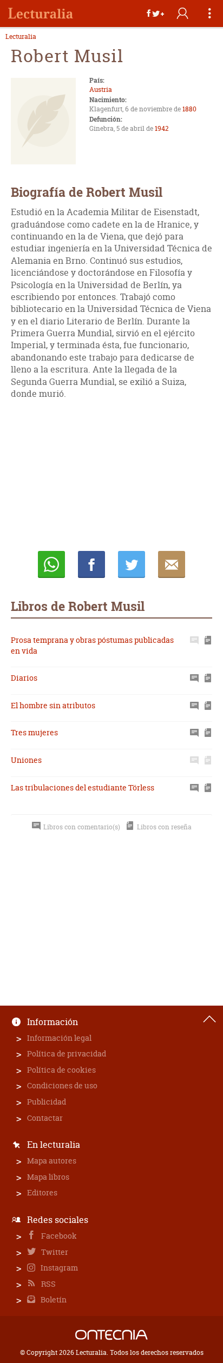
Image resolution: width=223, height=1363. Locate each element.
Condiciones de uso (62, 1085)
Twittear (131, 564)
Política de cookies (61, 1070)
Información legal (59, 1038)
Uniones (26, 760)
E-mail (171, 564)
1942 (162, 128)
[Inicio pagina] (209, 1019)
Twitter (54, 1252)
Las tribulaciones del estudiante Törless (82, 787)
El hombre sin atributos (53, 705)
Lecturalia (20, 36)
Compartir (91, 564)
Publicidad (46, 1101)
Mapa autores (51, 1160)
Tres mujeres (34, 732)
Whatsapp (51, 564)
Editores (42, 1192)
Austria (100, 89)
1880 (189, 109)
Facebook (58, 1236)
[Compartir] (155, 13)
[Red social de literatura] (40, 13)
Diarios (24, 678)
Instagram (58, 1267)
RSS (48, 1284)
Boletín (53, 1299)
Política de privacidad (66, 1053)
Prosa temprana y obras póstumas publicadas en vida (92, 645)
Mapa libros (48, 1177)
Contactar (45, 1118)
